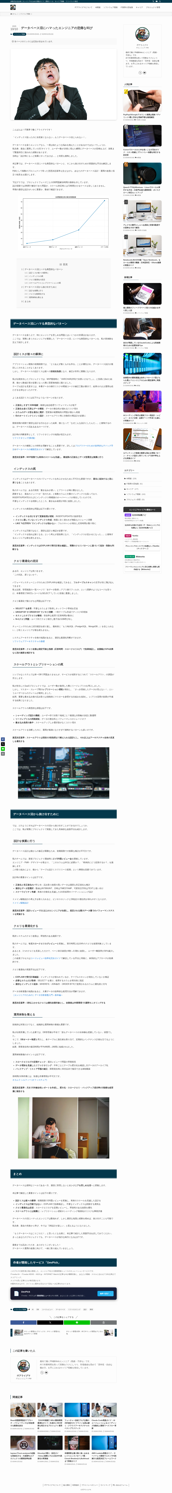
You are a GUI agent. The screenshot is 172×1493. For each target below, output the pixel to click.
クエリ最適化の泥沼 (37, 280)
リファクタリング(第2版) (23, 438)
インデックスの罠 (36, 276)
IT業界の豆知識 (134, 484)
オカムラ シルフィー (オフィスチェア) (29, 1080)
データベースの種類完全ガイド (30, 449)
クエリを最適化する (37, 294)
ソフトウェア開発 (19, 34)
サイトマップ (105, 1485)
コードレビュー (47, 1309)
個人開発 (66, 1485)
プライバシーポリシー (89, 1485)
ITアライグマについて (52, 1485)
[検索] (160, 1)
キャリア (132, 489)
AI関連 (131, 479)
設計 (85, 1309)
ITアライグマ (23, 1375)
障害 (91, 1309)
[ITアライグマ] (12, 7)
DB (38, 1309)
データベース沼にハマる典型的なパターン (44, 269)
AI (32, 1309)
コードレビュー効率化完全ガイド (46, 958)
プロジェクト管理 (135, 500)
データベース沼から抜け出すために (41, 287)
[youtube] (156, 1)
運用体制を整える (36, 297)
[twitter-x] (153, 1)
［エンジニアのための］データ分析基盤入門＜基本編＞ (37, 995)
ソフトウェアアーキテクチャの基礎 (28, 641)
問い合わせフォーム (120, 1485)
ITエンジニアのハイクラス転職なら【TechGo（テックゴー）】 (142, 547)
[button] (23, 1322)
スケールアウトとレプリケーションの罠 (45, 283)
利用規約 (75, 1485)
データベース (60, 1309)
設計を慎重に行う (36, 291)
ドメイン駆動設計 (20, 903)
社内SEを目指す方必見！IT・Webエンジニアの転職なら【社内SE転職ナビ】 (142, 526)
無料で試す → (105, 1294)
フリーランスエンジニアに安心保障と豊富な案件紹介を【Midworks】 (142, 567)
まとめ (28, 301)
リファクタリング (74, 1309)
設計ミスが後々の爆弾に (38, 273)
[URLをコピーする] (104, 1322)
